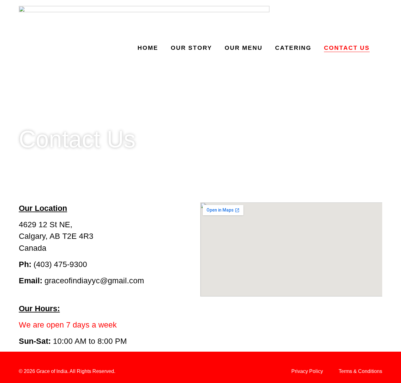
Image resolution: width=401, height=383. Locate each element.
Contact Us (347, 48)
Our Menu (244, 48)
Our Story (191, 48)
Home (148, 48)
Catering (293, 48)
